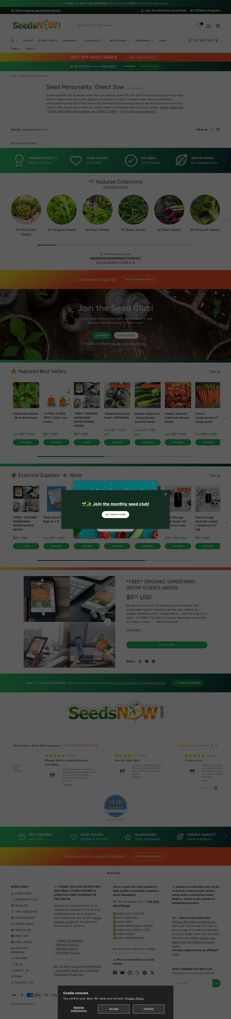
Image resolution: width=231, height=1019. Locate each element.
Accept (114, 1009)
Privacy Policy (134, 998)
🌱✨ (115, 503)
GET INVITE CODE (116, 514)
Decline (149, 1009)
